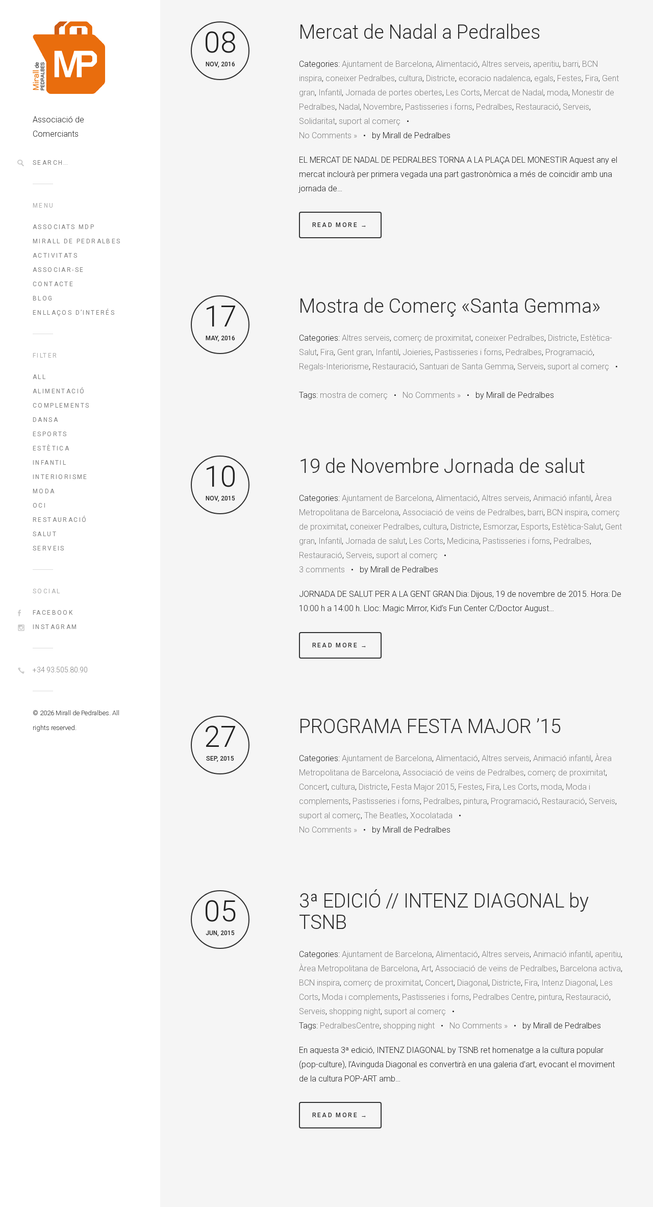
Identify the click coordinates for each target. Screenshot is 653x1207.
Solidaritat (317, 121)
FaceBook (53, 612)
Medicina (463, 541)
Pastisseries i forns (438, 107)
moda (557, 92)
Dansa (46, 419)
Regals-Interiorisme (334, 366)
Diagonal (472, 983)
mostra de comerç (354, 395)
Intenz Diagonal (568, 983)
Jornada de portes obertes (393, 92)
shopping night (355, 1011)
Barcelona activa (590, 968)
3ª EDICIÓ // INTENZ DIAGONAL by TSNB (444, 912)
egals (544, 78)
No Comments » (328, 135)
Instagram (55, 627)
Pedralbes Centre (504, 997)
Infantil (50, 462)
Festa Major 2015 (423, 787)
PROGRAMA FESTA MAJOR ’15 (430, 726)
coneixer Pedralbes (360, 78)
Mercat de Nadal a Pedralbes (419, 32)
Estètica (51, 448)
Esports (50, 434)
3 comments (322, 569)
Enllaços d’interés (74, 312)
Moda (44, 491)
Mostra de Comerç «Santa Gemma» (449, 306)
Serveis (49, 548)
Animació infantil (562, 498)
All (39, 377)
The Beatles (385, 815)
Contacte (53, 284)
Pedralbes (494, 107)
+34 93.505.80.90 (60, 670)
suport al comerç (369, 121)
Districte (440, 78)
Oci (39, 505)
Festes (569, 78)
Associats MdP (64, 227)
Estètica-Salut (576, 527)
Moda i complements (360, 997)
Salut (45, 534)
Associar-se (58, 269)
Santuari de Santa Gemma (466, 366)
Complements (61, 405)
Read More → (340, 225)
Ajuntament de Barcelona (387, 64)
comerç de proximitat (432, 338)
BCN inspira (567, 512)
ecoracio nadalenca (495, 78)
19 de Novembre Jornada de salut (442, 466)
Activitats (55, 255)
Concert (313, 787)
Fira (591, 78)
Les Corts (463, 92)
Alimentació (59, 391)
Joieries (417, 352)
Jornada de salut (375, 541)
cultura (410, 78)
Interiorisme (60, 477)
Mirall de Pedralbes (77, 241)
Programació (569, 352)
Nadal (349, 107)
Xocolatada (431, 815)
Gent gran (354, 352)
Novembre (382, 107)
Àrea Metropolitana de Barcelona (358, 968)
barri (571, 64)
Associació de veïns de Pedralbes (463, 512)
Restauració (60, 519)
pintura (475, 801)
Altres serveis (506, 64)
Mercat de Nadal (513, 92)
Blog (43, 298)
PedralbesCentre (350, 1025)
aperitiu (546, 64)
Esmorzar (500, 527)
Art (426, 968)
